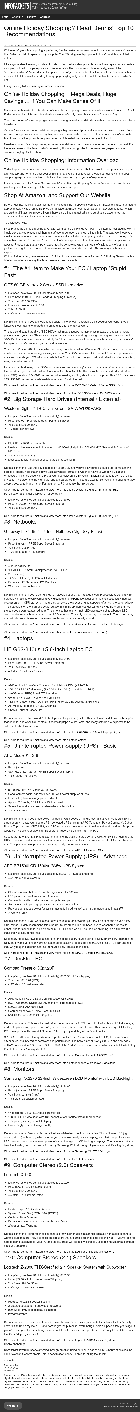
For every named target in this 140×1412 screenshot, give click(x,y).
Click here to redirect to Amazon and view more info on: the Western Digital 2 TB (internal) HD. (61, 490)
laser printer (68, 1375)
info (115, 1381)
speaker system (96, 1375)
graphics (35, 1381)
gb (128, 1381)
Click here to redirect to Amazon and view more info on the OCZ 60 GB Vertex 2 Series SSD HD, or (63, 385)
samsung (110, 1378)
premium (72, 1384)
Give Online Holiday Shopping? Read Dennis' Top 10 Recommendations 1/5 (5, 1368)
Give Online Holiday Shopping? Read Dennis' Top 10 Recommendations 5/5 (17, 1368)
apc (46, 1381)
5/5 (42, 1384)
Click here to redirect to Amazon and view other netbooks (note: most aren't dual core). (56, 632)
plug (100, 1381)
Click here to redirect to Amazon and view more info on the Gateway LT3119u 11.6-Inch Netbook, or (64, 624)
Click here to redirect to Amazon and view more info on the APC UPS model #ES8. (54, 850)
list (116, 1384)
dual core (47, 1375)
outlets (76, 1381)
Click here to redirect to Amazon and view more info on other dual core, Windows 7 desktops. (60, 1063)
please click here (37, 232)
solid (23, 1387)
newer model (32, 1378)
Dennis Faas (23, 45)
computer (62, 1384)
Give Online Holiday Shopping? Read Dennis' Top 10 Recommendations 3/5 (11, 1368)
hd (91, 1384)
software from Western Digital (81, 476)
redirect (101, 1378)
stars (112, 1384)
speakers (16, 1381)
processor (104, 1384)
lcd (124, 1381)
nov (55, 1384)
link (88, 1378)
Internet (17, 1375)
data (42, 1381)
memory (26, 1381)
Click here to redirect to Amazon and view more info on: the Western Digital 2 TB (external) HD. (61, 516)
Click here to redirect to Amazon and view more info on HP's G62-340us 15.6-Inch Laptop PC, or (62, 732)
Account (17, 17)
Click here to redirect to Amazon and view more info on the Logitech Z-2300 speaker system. (59, 1340)
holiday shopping (113, 1375)
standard (88, 1381)
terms (125, 1378)
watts (79, 1384)
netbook (36, 1384)
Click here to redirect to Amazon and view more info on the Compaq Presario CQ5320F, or (58, 1055)
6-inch (130, 1384)
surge (96, 1384)
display (58, 1381)
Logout (135, 1406)
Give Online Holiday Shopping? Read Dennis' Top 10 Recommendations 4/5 (14, 1368)
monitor (118, 1378)
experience (14, 1387)
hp (111, 1381)
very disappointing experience (65, 598)
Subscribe (120, 1406)
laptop (29, 1387)
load (6, 1387)
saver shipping (81, 1375)
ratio (120, 1381)
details (86, 1384)
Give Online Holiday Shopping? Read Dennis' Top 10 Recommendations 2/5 (8, 1368)
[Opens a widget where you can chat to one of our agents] (12, 1406)
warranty (49, 1384)
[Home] (45, 8)
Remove (129, 1406)
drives (17, 1384)
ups (76, 1378)
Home (5, 17)
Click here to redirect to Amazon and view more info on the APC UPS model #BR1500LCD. (59, 953)
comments (67, 1381)
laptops (82, 1378)
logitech (7, 1381)
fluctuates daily (34, 1375)
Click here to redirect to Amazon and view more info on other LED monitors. (49, 1159)
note (72, 1378)
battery (25, 1384)
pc (30, 1384)
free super (57, 1375)
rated (51, 1381)
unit (95, 1381)
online (106, 1381)
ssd (57, 1378)
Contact (45, 17)
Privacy (107, 1406)
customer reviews (47, 1378)
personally (9, 1384)
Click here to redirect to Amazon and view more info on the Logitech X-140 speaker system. (59, 1252)
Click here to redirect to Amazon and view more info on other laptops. (45, 740)
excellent (64, 1378)
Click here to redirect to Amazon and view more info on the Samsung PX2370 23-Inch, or (57, 1151)
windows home (18, 1378)
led (81, 1381)
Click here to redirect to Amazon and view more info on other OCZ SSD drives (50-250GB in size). (63, 393)
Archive (31, 17)
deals (94, 1378)
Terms (113, 1406)
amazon (123, 1384)
